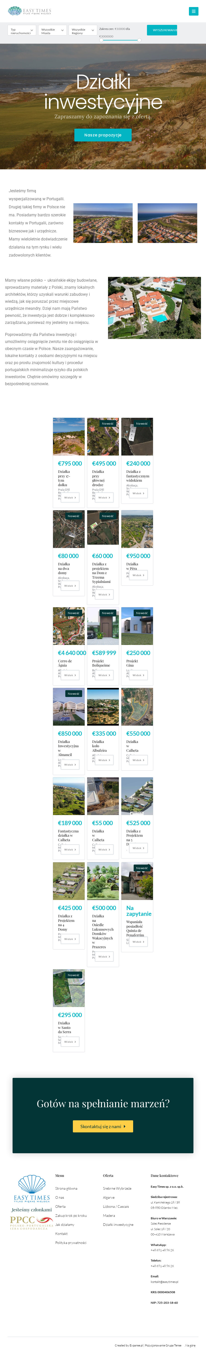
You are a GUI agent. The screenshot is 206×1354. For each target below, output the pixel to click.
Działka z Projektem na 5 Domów (134, 838)
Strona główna (66, 1188)
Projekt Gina (132, 663)
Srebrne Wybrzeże (117, 1188)
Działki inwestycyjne (118, 1224)
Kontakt (61, 1233)
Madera (109, 1215)
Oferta (60, 1206)
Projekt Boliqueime (101, 663)
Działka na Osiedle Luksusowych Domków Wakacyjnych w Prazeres (103, 931)
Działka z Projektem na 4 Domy (66, 923)
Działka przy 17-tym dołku (64, 478)
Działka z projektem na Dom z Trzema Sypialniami (101, 573)
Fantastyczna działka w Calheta (68, 835)
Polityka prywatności (70, 1242)
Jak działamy (64, 1224)
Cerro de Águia (65, 663)
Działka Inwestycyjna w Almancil (68, 748)
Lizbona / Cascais (116, 1206)
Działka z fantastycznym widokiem (137, 476)
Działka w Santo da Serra (64, 1027)
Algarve (109, 1197)
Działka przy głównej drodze (98, 478)
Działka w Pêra (132, 566)
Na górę (190, 1345)
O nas (59, 1197)
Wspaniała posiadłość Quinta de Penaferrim (135, 928)
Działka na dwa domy (64, 568)
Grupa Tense (173, 1345)
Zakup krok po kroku (71, 1215)
